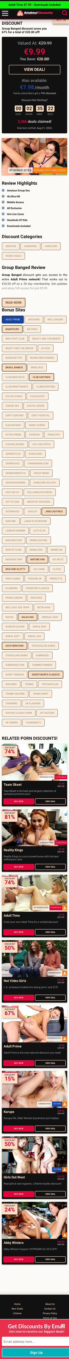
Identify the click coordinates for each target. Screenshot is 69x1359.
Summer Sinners (42, 665)
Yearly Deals (13, 255)
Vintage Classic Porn (19, 712)
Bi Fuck (45, 348)
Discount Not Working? (35, 100)
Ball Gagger (55, 319)
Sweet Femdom (15, 674)
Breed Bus (37, 367)
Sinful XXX (34, 636)
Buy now (18, 801)
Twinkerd (11, 703)
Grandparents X (16, 473)
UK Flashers (33, 703)
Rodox (9, 617)
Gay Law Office (41, 444)
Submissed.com (15, 665)
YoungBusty (33, 722)
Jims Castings (54, 511)
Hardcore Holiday (44, 482)
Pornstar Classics (37, 588)
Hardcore (51, 246)
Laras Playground (35, 521)
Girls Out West (14, 1177)
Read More (14, 302)
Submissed (42, 655)
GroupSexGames (15, 482)
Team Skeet (13, 784)
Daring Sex (12, 405)
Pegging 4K (35, 578)
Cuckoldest (37, 396)
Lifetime (17, 1313)
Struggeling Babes (43, 645)
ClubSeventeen (45, 386)
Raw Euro (36, 597)
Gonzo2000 (35, 453)
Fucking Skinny (15, 444)
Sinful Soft (13, 636)
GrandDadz (13, 463)
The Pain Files (50, 684)
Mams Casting (38, 540)
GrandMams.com (38, 463)
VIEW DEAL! (34, 69)
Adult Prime (13, 319)
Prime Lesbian (14, 597)
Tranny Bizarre (15, 693)
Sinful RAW (39, 626)
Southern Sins (15, 645)
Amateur (11, 246)
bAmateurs (12, 329)
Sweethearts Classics (46, 674)
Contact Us (50, 1308)
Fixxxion (34, 434)
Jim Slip (32, 511)
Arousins (34, 319)
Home (17, 1304)
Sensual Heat (50, 617)
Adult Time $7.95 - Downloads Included (34, 5)
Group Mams (41, 473)
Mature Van (37, 559)
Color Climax (14, 396)
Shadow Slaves (15, 626)
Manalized (36, 549)
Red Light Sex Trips (17, 607)
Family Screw (37, 425)
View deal (50, 801)
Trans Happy (40, 693)
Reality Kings (13, 850)
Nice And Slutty (15, 569)
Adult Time (12, 915)
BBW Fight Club (15, 338)
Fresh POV (54, 434)
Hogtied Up (12, 492)
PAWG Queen (13, 578)
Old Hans (39, 569)
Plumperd (12, 588)
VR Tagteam (47, 712)
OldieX (57, 569)
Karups (9, 1112)
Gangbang (30, 246)
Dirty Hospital (40, 415)
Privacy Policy (50, 1313)
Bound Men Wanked (42, 357)
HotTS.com (12, 501)
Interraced (13, 511)
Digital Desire (35, 405)
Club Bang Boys (15, 377)
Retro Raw (43, 607)
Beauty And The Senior (46, 338)
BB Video (32, 329)
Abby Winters (14, 1243)
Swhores (11, 684)
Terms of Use (50, 1318)
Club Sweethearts (17, 386)
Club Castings (41, 377)
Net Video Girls (15, 981)
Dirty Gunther (14, 415)
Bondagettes (14, 357)
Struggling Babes (17, 655)
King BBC (11, 521)
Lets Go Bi (39, 530)
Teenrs (29, 684)
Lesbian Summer (15, 530)
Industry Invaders (38, 501)
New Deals (17, 1308)
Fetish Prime (13, 434)
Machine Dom (14, 540)
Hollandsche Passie (39, 492)
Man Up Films (14, 549)
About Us (50, 1304)
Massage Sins (14, 559)
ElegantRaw (13, 425)
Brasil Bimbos (14, 367)
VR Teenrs (12, 722)
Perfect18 (56, 578)
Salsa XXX (28, 617)
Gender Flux (13, 453)
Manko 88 (56, 549)
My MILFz (58, 559)
